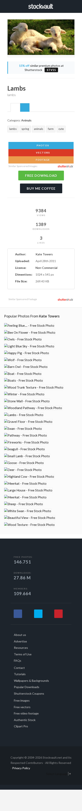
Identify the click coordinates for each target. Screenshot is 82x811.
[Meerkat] (25, 483)
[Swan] (23, 428)
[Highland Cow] (29, 476)
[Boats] (23, 380)
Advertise (20, 641)
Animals (26, 120)
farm (51, 129)
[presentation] (15, 107)
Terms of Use (23, 654)
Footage (42, 159)
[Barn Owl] (26, 366)
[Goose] (24, 462)
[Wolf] (23, 360)
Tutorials (20, 674)
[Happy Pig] (26, 353)
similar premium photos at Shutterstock (41, 68)
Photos (42, 145)
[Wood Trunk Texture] (33, 387)
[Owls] (23, 339)
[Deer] (23, 469)
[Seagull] (24, 449)
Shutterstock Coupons (29, 693)
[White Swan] (27, 511)
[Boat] (22, 373)
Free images (22, 700)
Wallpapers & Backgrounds (31, 680)
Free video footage (26, 713)
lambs (13, 129)
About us (20, 635)
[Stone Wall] (27, 401)
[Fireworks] (26, 442)
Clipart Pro (21, 726)
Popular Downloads (26, 687)
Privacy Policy (21, 768)
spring (25, 129)
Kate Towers (44, 254)
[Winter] (24, 394)
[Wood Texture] (29, 524)
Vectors (42, 152)
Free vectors (22, 707)
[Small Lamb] (27, 456)
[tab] (15, 107)
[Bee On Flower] (29, 332)
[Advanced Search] (73, 5)
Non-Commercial (46, 267)
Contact (19, 667)
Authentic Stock (25, 720)
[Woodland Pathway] (33, 408)
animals (38, 129)
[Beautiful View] (29, 517)
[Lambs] (23, 414)
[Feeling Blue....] (29, 325)
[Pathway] (25, 435)
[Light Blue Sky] (29, 346)
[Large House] (28, 490)
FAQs (17, 660)
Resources (21, 647)
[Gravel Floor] (28, 421)
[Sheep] (23, 504)
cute (61, 129)
